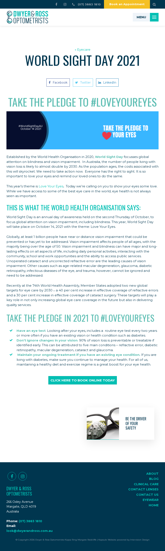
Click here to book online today (82, 380)
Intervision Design (140, 539)
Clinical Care (146, 484)
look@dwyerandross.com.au (29, 531)
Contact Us (147, 495)
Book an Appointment (127, 4)
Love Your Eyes (51, 186)
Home (154, 505)
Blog (154, 479)
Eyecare (83, 49)
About (152, 474)
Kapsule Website (107, 539)
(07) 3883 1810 (30, 521)
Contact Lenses (143, 489)
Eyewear (151, 500)
